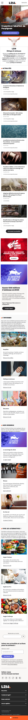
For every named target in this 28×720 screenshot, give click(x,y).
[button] (2, 3)
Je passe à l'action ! (8, 520)
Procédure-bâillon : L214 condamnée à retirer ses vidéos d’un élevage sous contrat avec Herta (14, 168)
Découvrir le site (7, 387)
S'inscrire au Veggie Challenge (10, 623)
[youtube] (16, 678)
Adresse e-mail (5, 648)
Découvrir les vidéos (8, 358)
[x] (9, 678)
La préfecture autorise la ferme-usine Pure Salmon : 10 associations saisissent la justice (13, 141)
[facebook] (2, 678)
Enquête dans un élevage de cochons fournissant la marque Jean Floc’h (13, 220)
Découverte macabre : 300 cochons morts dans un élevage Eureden (13, 114)
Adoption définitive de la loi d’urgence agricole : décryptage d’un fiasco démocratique (14, 195)
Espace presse (24, 2)
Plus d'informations (12, 664)
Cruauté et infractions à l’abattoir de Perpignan (13, 86)
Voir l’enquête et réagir (9, 91)
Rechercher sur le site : (13, 633)
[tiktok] (13, 678)
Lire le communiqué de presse (10, 94)
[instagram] (6, 678)
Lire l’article (6, 201)
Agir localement (7, 491)
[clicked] (23, 636)
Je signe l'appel (7, 459)
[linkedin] (20, 678)
